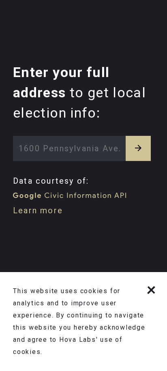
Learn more (38, 210)
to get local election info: (79, 92)
